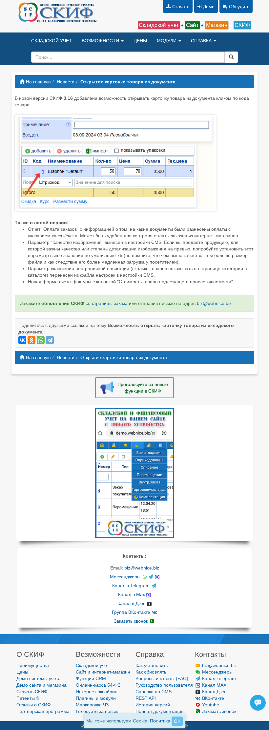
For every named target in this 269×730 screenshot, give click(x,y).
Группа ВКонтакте (132, 612)
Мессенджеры (126, 576)
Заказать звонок (131, 621)
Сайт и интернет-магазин (103, 672)
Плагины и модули (96, 698)
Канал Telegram (218, 678)
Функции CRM (91, 678)
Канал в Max (132, 594)
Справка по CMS (153, 691)
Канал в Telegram (131, 585)
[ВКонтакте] (22, 340)
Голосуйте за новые (97, 711)
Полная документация (159, 711)
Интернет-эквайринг (97, 691)
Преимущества (32, 665)
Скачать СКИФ (32, 691)
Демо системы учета (38, 678)
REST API (145, 698)
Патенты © (27, 698)
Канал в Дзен (132, 603)
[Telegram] (50, 340)
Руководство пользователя (164, 685)
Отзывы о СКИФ (33, 704)
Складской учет (92, 665)
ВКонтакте (212, 698)
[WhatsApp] (41, 340)
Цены (22, 672)
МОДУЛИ (167, 40)
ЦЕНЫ (140, 40)
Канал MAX (213, 685)
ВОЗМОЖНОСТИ (101, 40)
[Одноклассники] (31, 340)
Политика (160, 720)
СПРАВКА (202, 40)
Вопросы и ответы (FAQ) (161, 678)
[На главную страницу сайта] (57, 13)
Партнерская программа (43, 711)
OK (177, 721)
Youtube (210, 704)
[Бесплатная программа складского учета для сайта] (134, 472)
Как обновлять (150, 672)
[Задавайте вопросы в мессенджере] (259, 709)
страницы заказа (110, 303)
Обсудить (239, 6)
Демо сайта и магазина (41, 685)
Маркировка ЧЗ (92, 704)
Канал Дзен (214, 691)
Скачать (180, 6)
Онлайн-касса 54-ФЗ (98, 685)
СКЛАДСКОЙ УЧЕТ (51, 40)
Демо (209, 6)
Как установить (151, 665)
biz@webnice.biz (214, 303)
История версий (152, 704)
